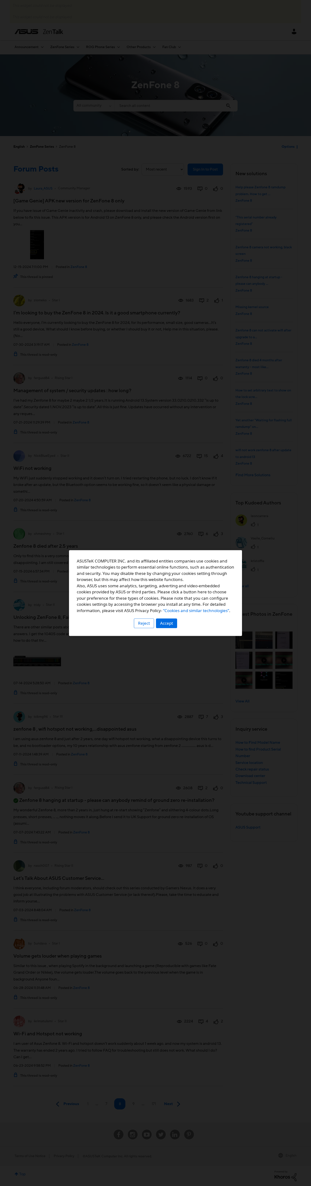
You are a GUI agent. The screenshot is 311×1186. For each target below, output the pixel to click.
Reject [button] (144, 623)
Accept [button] (166, 623)
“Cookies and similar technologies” (196, 610)
